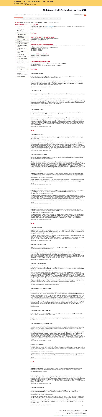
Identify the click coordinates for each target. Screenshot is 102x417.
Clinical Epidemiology (21, 56)
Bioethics (45, 22)
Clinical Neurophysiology (22, 58)
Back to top (83, 405)
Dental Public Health (21, 67)
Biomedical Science (21, 39)
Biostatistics (19, 41)
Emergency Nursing (21, 71)
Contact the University (57, 415)
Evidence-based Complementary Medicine (22, 74)
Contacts (47, 14)
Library (66, 415)
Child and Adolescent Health (21, 52)
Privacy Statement (77, 415)
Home (22, 22)
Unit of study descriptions (21, 37)
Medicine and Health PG (29, 22)
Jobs (64, 415)
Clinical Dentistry (20, 54)
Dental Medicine (20, 65)
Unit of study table (22, 34)
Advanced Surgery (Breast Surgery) (20, 30)
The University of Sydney (22, 10)
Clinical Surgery (20, 60)
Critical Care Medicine (21, 64)
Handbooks (30, 14)
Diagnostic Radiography (22, 69)
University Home (39, 14)
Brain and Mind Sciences (22, 43)
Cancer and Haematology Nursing (22, 46)
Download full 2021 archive (21, 3)
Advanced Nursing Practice (20, 27)
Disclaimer (71, 415)
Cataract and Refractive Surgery (21, 49)
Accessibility (84, 415)
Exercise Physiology (21, 76)
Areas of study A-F (39, 22)
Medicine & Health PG (20, 14)
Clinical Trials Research (22, 62)
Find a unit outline (49, 26)
